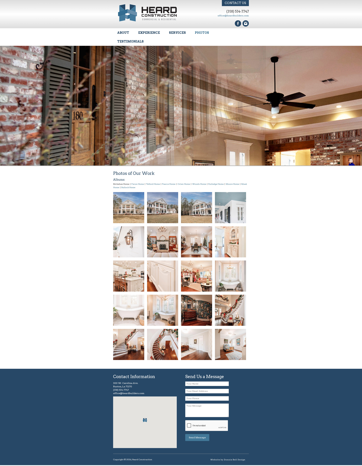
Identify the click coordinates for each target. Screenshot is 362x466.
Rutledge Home (216, 185)
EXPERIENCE (149, 32)
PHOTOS (202, 32)
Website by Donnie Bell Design (227, 460)
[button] (145, 421)
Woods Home (199, 185)
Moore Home (232, 185)
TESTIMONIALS (130, 41)
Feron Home (137, 185)
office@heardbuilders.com (233, 15)
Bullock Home (128, 188)
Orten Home (183, 185)
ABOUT (123, 32)
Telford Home (153, 185)
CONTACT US (235, 3)
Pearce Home (168, 185)
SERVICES (177, 32)
